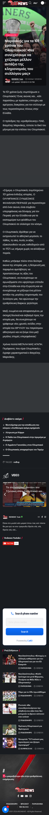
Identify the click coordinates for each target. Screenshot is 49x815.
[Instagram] (45, 517)
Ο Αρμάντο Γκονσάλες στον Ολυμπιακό (24, 445)
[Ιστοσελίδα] (39, 517)
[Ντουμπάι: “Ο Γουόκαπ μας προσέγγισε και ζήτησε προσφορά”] (9, 743)
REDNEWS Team (17, 79)
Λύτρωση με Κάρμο (15, 432)
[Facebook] (42, 517)
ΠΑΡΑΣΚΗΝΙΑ (26, 668)
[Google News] (26, 796)
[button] (5, 3)
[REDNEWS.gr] (17, 3)
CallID (30, 640)
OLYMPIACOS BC (26, 749)
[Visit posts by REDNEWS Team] (7, 81)
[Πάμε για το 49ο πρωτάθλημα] (9, 695)
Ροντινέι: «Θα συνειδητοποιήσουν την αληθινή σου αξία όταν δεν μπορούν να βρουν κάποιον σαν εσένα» (31, 711)
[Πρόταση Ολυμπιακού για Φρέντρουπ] (9, 730)
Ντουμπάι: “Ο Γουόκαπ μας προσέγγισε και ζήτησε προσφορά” (30, 742)
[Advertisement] (24, 161)
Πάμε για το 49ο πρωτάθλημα (32, 692)
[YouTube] (22, 796)
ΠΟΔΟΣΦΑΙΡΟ (11, 35)
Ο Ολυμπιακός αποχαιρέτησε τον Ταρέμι (25, 449)
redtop (16, 462)
